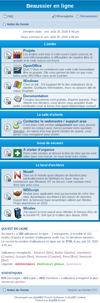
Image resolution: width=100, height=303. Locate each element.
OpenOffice (32, 66)
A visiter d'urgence (38, 150)
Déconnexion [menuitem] (88, 16)
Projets (29, 51)
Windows (30, 81)
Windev (29, 208)
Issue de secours (50, 143)
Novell (28, 172)
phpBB (37, 297)
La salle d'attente (50, 115)
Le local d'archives (50, 165)
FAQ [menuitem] (10, 16)
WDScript (31, 190)
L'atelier (50, 44)
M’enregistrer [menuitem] (65, 16)
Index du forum (18, 290)
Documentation (35, 96)
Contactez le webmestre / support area (54, 121)
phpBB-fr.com (57, 300)
